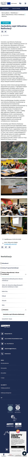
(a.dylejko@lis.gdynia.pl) (10, 244)
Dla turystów (4, 368)
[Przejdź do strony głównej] (4, 3)
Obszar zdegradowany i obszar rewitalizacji (13, 14)
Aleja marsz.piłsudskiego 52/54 (13, 338)
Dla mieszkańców (5, 363)
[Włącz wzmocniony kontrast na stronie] (25, 3)
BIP (1, 397)
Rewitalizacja (14, 12)
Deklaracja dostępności (6, 392)
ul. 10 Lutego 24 (8, 343)
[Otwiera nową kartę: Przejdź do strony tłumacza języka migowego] (20, 3)
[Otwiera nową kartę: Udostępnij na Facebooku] (2, 31)
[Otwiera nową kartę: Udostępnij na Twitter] (5, 31)
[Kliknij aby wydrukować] (9, 247)
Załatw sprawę (16, 8)
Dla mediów (3, 373)
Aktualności (5, 8)
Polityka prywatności (5, 388)
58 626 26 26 (7, 353)
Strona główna (5, 12)
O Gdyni (2, 377)
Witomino (4, 16)
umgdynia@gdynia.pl (10, 348)
